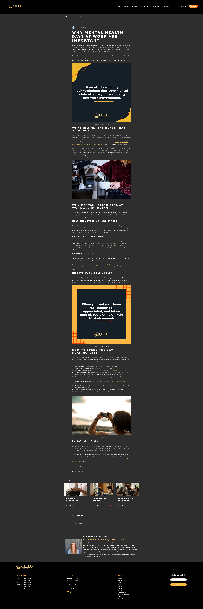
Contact (120, 598)
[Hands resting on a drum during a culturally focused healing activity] (75, 489)
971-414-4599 (71, 588)
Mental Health (77, 17)
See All (137, 480)
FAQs (119, 596)
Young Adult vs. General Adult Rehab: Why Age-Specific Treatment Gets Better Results (125, 500)
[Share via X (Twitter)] (77, 466)
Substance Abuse (89, 17)
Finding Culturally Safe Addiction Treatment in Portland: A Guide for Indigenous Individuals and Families (75, 500)
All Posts (67, 17)
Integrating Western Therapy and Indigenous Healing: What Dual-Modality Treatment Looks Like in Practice (101, 500)
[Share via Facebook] (73, 466)
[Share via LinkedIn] (80, 466)
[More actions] (130, 28)
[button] (144, 6)
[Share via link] (84, 466)
